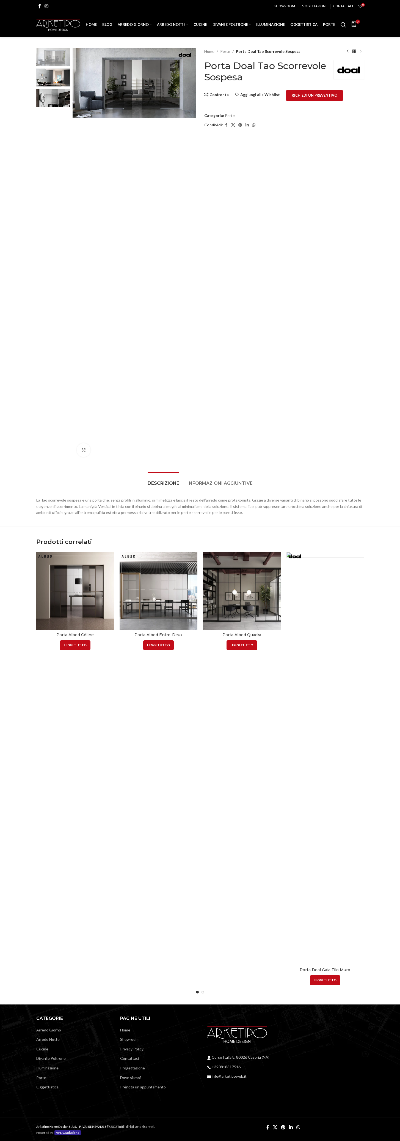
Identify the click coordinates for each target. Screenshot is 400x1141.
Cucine (42, 1049)
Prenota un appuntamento (143, 1087)
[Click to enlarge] (83, 450)
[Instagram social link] (46, 6)
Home (209, 51)
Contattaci (129, 1058)
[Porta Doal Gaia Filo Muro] (325, 758)
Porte (225, 51)
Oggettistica (47, 1087)
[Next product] (360, 51)
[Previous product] (347, 51)
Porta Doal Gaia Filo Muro (325, 969)
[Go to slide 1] (197, 992)
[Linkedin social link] (247, 125)
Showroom (129, 1039)
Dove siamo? (131, 1077)
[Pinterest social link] (240, 125)
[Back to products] (354, 51)
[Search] (343, 24)
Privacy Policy (132, 1049)
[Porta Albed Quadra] (242, 591)
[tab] (163, 480)
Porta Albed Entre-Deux (158, 634)
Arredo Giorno (48, 1030)
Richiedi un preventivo (314, 95)
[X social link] (233, 125)
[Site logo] (58, 24)
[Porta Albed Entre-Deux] (158, 591)
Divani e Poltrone (51, 1058)
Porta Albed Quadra (241, 634)
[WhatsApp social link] (253, 125)
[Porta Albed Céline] (75, 591)
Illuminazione (47, 1068)
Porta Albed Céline (75, 634)
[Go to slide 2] (203, 992)
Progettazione (132, 1068)
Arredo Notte (48, 1039)
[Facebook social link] (39, 6)
